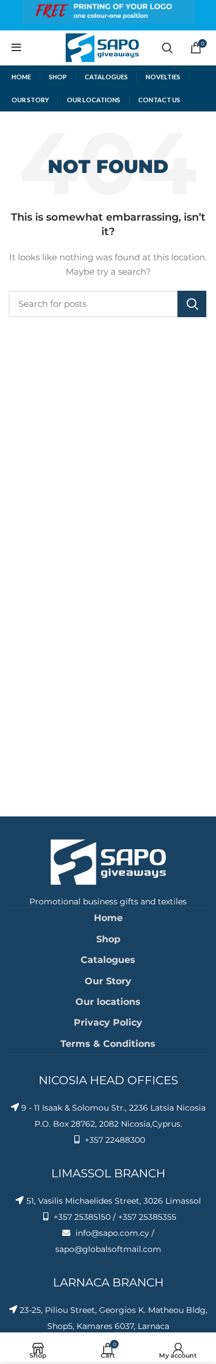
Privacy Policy (108, 1022)
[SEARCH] (191, 304)
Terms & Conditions (108, 1043)
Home (108, 917)
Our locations (108, 1001)
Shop (108, 939)
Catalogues (108, 959)
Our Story (108, 981)
